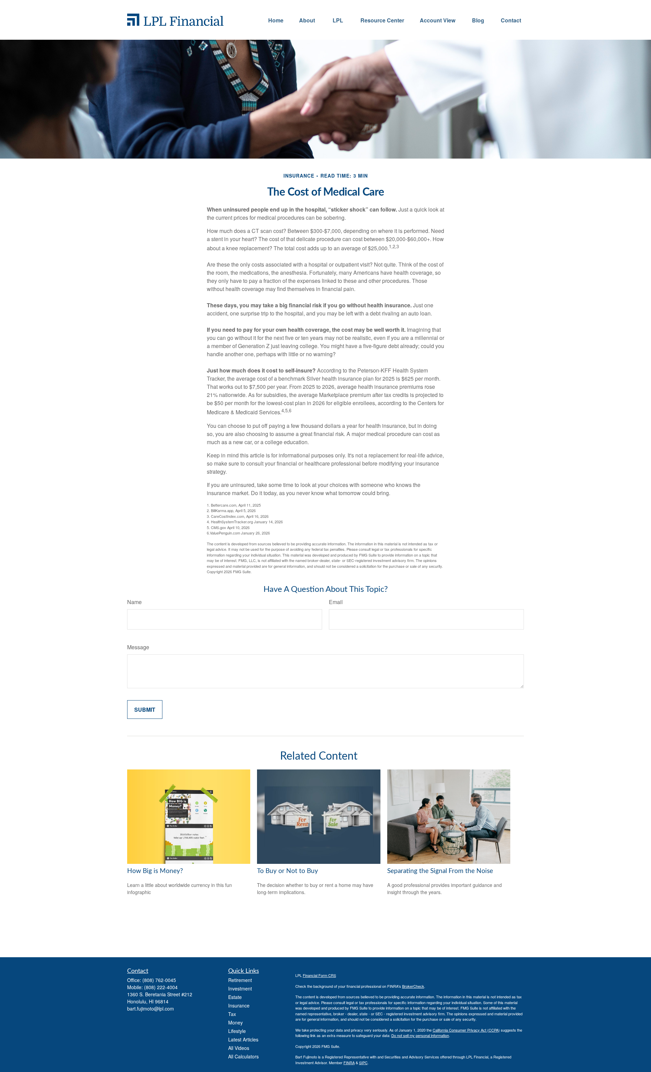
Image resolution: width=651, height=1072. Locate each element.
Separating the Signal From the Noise (440, 871)
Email (336, 602)
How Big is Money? (155, 871)
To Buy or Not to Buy (287, 871)
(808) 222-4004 (161, 987)
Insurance (239, 1005)
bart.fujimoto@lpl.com (150, 1008)
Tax (232, 1014)
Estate (235, 997)
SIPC (363, 1062)
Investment (240, 988)
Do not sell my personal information (420, 1035)
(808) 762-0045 (159, 980)
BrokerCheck (413, 986)
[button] (275, 20)
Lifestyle (237, 1031)
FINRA (349, 1062)
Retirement (240, 980)
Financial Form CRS (319, 975)
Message (138, 647)
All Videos (238, 1047)
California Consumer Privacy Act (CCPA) (466, 1030)
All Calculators (243, 1056)
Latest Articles (243, 1039)
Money (235, 1022)
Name (134, 602)
